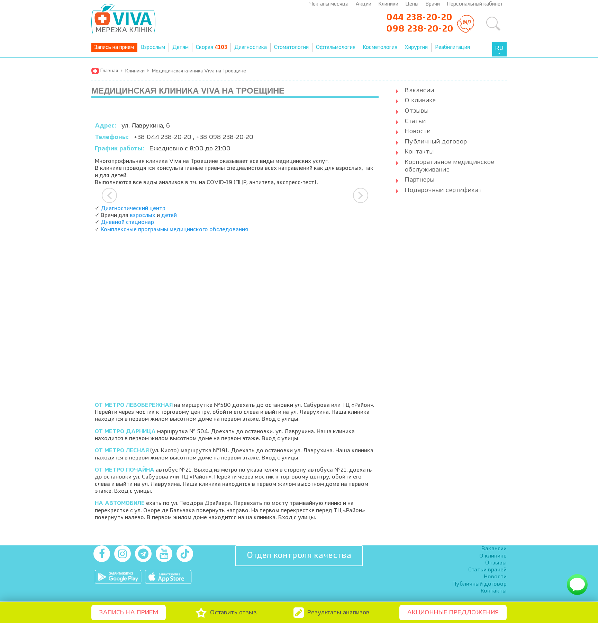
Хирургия (416, 47)
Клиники (388, 4)
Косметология (380, 47)
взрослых (142, 215)
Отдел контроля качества (299, 556)
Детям (180, 47)
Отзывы (416, 111)
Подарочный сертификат (443, 190)
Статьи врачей (487, 570)
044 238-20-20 (419, 17)
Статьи (415, 121)
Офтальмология (335, 47)
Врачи (432, 4)
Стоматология (291, 47)
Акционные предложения (453, 612)
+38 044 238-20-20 (163, 137)
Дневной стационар (127, 222)
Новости (418, 131)
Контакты (419, 152)
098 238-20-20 (419, 29)
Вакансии (419, 90)
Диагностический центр (133, 208)
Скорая (211, 47)
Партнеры (419, 180)
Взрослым (153, 47)
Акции (363, 4)
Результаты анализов (338, 612)
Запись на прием (114, 47)
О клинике (420, 100)
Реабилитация (452, 47)
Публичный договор (436, 142)
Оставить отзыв (233, 612)
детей (169, 215)
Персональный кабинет (475, 4)
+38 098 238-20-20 (224, 137)
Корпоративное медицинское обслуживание (449, 166)
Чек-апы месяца (328, 4)
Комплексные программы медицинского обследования (174, 229)
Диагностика (250, 47)
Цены (411, 4)
